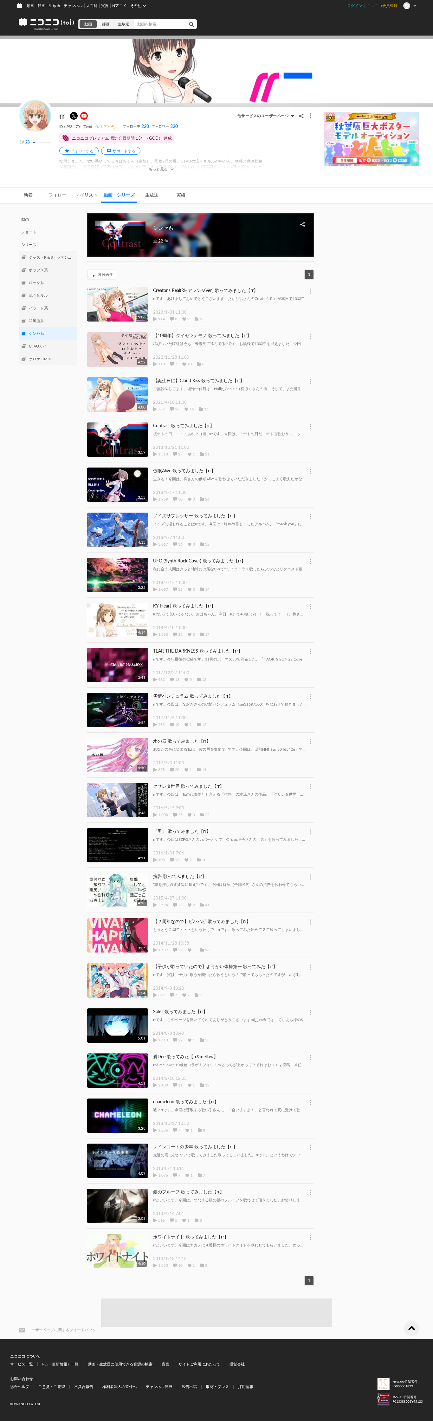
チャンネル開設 (159, 1387)
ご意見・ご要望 (51, 1387)
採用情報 (245, 1387)
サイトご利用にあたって (199, 1364)
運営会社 (237, 1364)
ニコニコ (46, 24)
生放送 (54, 6)
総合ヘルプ (19, 1387)
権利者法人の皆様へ (119, 1387)
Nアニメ (119, 6)
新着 (28, 195)
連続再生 (105, 274)
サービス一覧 (21, 1364)
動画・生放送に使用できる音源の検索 (120, 1364)
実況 (105, 6)
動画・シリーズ (119, 195)
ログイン (354, 6)
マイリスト (86, 195)
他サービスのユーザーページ (263, 116)
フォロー (57, 195)
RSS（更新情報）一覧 (60, 1364)
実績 (181, 195)
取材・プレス (217, 1387)
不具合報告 (83, 1387)
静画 (41, 6)
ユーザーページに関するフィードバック (62, 1330)
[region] (48, 289)
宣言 (165, 1364)
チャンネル (73, 6)
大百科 (92, 6)
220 (136, 126)
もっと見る (158, 169)
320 (165, 126)
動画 (30, 6)
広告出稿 (189, 1387)
